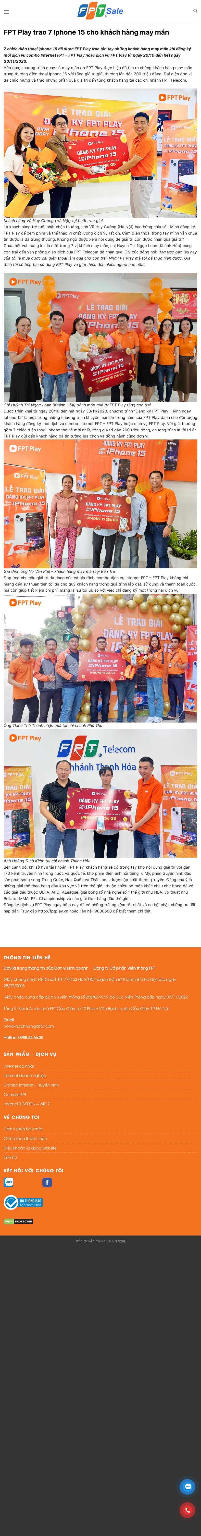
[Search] (195, 11)
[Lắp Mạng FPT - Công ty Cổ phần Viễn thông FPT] (100, 11)
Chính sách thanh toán (25, 1138)
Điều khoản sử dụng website (30, 1147)
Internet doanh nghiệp (25, 1075)
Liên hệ (10, 1157)
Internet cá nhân (19, 1066)
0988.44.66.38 (30, 1037)
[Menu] (7, 12)
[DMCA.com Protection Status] (18, 1221)
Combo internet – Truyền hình (31, 1084)
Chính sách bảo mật (23, 1128)
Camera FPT (15, 1094)
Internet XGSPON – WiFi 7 (27, 1103)
